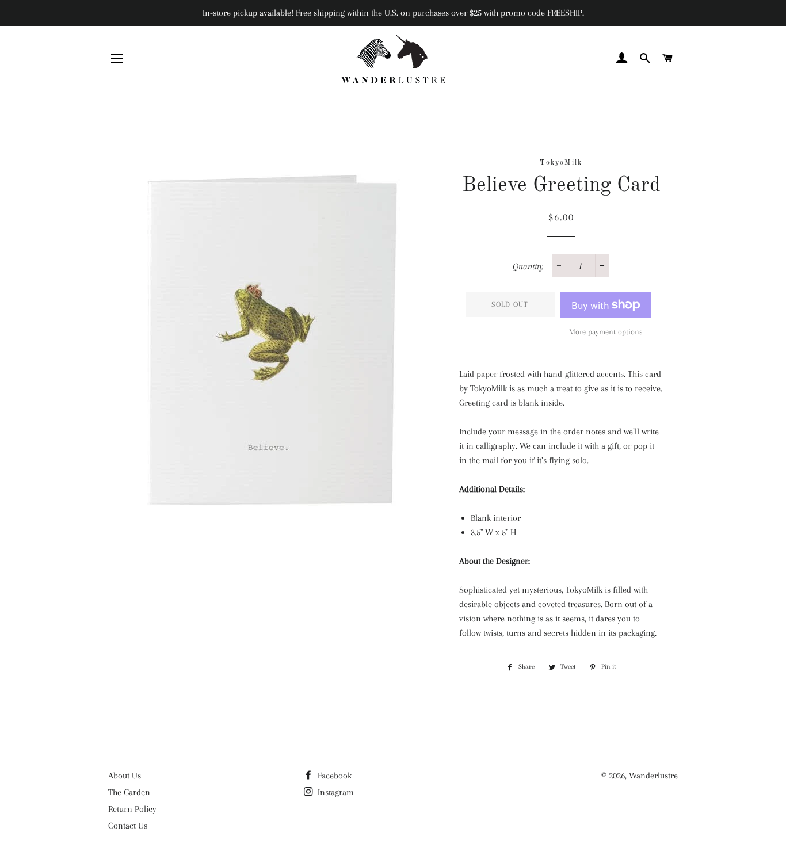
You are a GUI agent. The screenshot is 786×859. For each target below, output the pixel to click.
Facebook (333, 775)
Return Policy (132, 809)
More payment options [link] (606, 331)
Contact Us (127, 825)
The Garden (129, 792)
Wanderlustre (653, 775)
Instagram (334, 792)
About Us (124, 775)
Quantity (528, 266)
